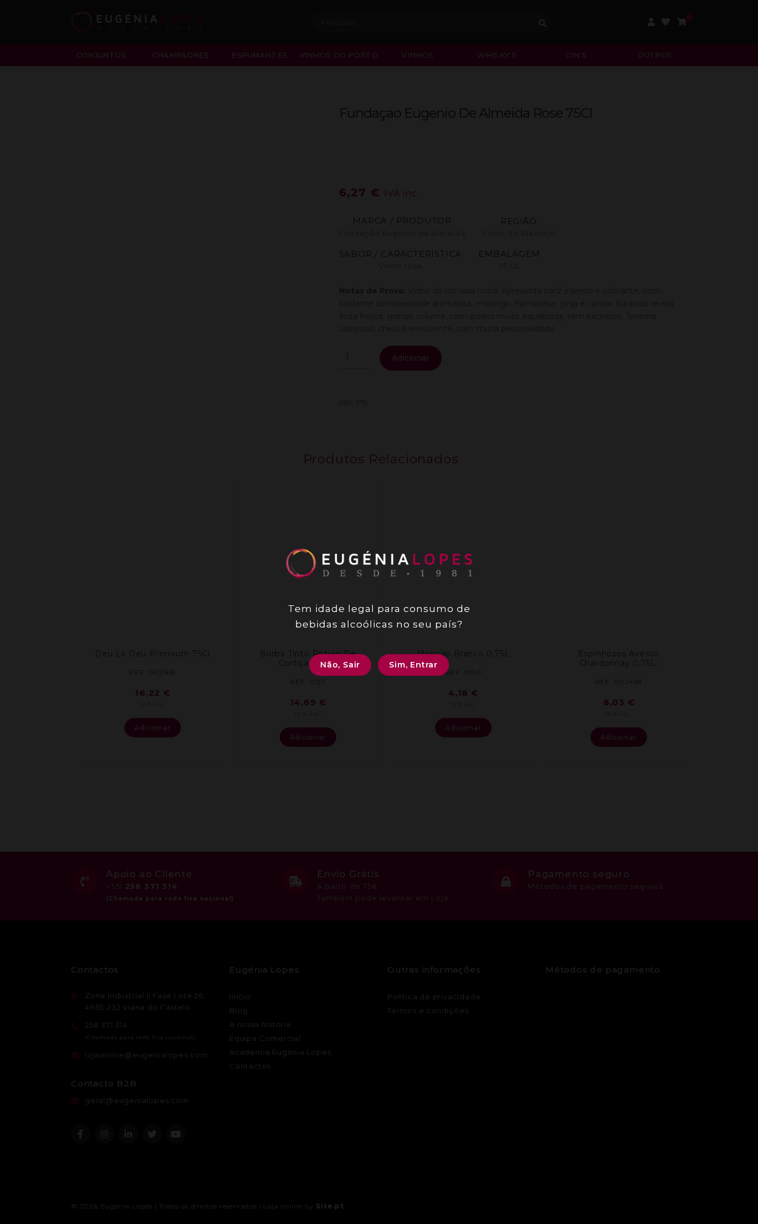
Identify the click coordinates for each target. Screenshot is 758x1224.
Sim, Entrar (413, 665)
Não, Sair (340, 665)
